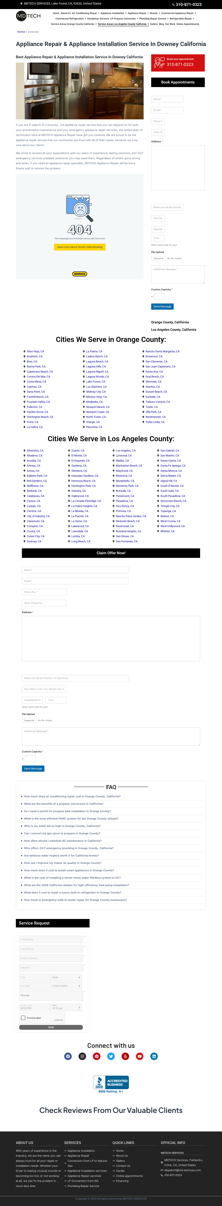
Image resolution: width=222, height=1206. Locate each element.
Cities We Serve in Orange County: (111, 339)
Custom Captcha (162, 289)
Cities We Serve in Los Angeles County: (111, 438)
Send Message (162, 306)
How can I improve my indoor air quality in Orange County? (63, 863)
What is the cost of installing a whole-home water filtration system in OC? (72, 877)
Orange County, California (170, 322)
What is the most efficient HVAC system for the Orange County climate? (71, 818)
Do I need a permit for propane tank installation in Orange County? (67, 811)
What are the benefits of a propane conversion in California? (63, 803)
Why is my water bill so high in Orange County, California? (62, 826)
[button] (111, 796)
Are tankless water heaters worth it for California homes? (61, 855)
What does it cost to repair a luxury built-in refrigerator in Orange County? (72, 892)
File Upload (157, 252)
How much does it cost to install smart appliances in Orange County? (69, 870)
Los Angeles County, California (173, 330)
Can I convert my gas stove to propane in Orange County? (62, 833)
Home (21, 31)
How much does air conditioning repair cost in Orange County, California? (72, 796)
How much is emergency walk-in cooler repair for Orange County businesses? (75, 899)
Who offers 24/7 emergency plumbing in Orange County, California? (69, 848)
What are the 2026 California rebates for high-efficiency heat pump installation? (76, 885)
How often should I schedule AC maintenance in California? (63, 840)
